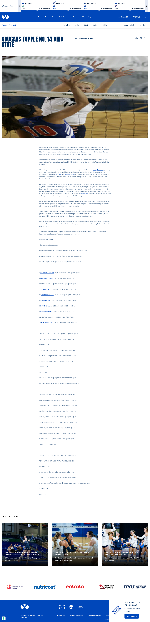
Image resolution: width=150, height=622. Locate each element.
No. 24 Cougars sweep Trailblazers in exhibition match (124, 553)
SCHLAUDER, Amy (47, 322)
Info (116, 25)
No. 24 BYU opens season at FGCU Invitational (72, 553)
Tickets (54, 17)
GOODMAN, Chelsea (47, 273)
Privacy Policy (61, 615)
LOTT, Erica (45, 289)
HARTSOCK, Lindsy (47, 295)
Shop (89, 17)
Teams (47, 17)
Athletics (62, 17)
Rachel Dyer (84, 194)
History (105, 25)
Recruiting (81, 17)
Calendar (40, 17)
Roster (77, 25)
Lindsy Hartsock (98, 170)
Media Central (129, 25)
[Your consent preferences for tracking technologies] (4, 618)
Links (36, 11)
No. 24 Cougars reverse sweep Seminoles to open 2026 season (22, 553)
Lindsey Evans (69, 174)
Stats (95, 25)
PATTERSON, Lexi (46, 311)
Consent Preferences (76, 615)
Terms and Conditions (94, 615)
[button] (19, 6)
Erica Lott (58, 174)
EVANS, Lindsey (45, 306)
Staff (86, 25)
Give (74, 17)
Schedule (66, 25)
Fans (69, 17)
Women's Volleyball (11, 549)
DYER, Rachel (45, 300)
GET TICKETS (133, 616)
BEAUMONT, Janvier (46, 278)
